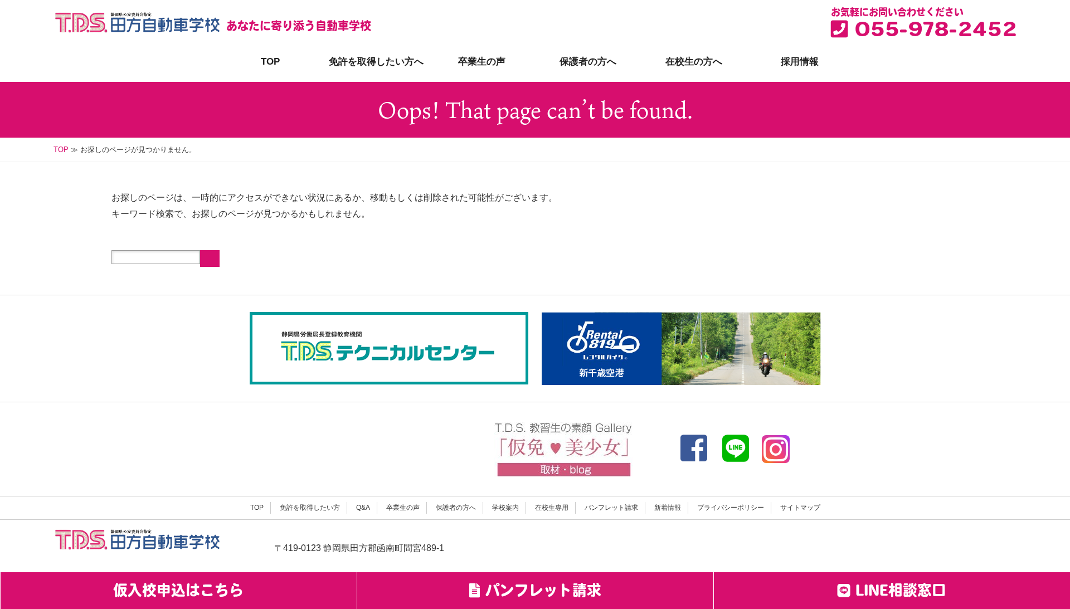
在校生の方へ (693, 61)
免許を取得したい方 (310, 507)
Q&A (363, 507)
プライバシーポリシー (730, 507)
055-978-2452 (932, 31)
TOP (270, 61)
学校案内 (505, 507)
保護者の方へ (588, 61)
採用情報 (800, 61)
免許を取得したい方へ (376, 61)
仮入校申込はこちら (178, 592)
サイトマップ (800, 507)
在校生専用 (551, 507)
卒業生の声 (481, 61)
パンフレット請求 (611, 507)
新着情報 (667, 507)
